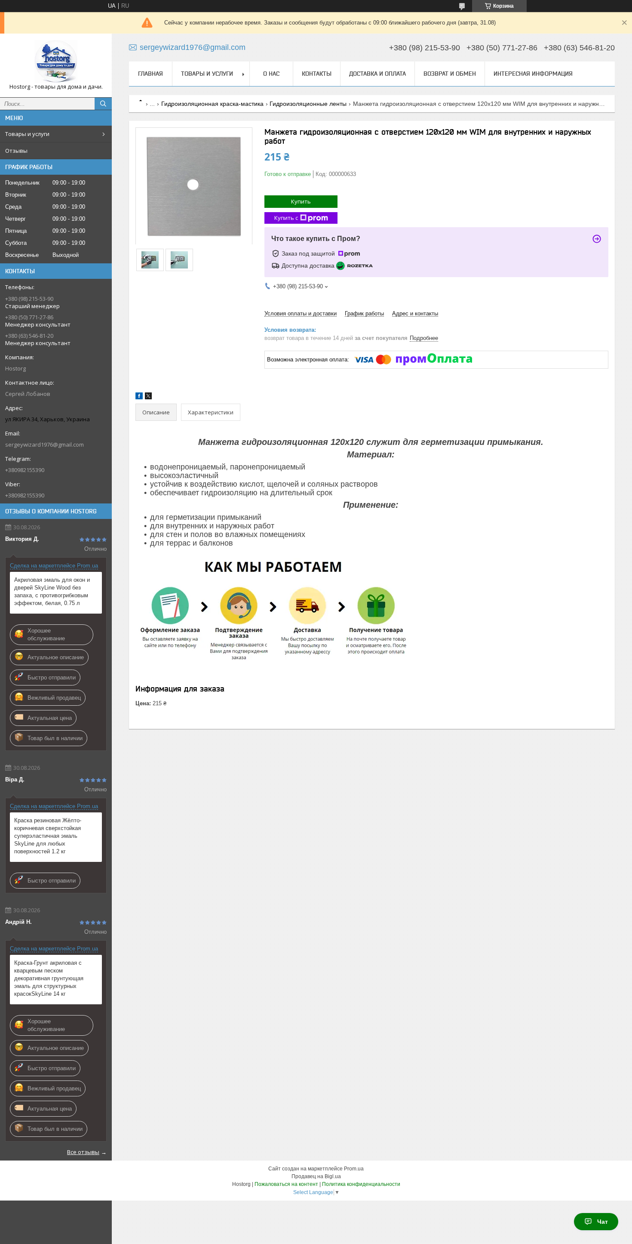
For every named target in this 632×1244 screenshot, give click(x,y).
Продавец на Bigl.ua (316, 1176)
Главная (150, 73)
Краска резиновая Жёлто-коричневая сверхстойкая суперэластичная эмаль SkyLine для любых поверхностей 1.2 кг (47, 836)
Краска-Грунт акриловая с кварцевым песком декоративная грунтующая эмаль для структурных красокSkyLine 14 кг (48, 978)
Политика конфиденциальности (361, 1184)
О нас (271, 73)
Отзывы (16, 150)
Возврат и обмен (449, 73)
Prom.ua (354, 1169)
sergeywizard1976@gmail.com (44, 444)
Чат (602, 1221)
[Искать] (103, 103)
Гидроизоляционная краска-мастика (212, 103)
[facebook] (139, 397)
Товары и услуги (27, 134)
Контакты (316, 73)
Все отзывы (83, 1152)
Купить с (286, 218)
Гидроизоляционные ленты (308, 103)
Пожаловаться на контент (286, 1184)
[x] (148, 397)
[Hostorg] (55, 61)
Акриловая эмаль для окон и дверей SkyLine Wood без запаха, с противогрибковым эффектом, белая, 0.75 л (52, 591)
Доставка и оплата (377, 73)
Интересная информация (533, 73)
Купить (301, 201)
